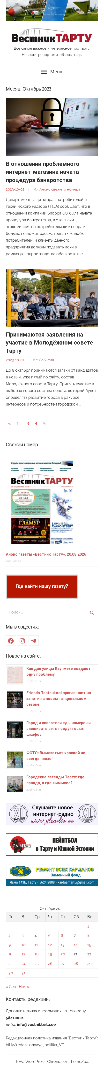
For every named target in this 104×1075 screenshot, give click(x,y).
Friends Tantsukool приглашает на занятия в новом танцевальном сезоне (58, 699)
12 (50, 945)
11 (36, 945)
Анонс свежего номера (59, 189)
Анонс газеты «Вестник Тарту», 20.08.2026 (46, 554)
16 (10, 954)
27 (63, 963)
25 (37, 963)
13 (63, 945)
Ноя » (24, 986)
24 (24, 963)
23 (10, 963)
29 (89, 963)
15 (89, 945)
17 (23, 954)
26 (50, 963)
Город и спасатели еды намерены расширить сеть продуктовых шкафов (58, 729)
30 (10, 973)
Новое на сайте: (23, 656)
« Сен (11, 986)
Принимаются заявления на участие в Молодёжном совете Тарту (49, 342)
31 (23, 973)
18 (36, 954)
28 (76, 963)
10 (24, 945)
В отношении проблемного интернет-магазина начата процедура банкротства (42, 172)
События (46, 360)
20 (63, 954)
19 (50, 954)
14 (76, 945)
